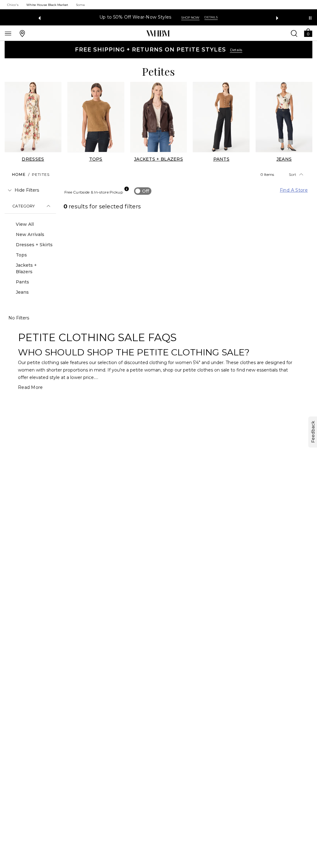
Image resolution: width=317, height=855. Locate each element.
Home (19, 174)
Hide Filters (27, 190)
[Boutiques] (22, 33)
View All (25, 224)
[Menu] (8, 33)
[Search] (294, 33)
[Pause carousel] (310, 18)
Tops (21, 255)
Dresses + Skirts (34, 244)
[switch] (142, 191)
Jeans (22, 292)
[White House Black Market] (158, 33)
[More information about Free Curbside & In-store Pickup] (126, 189)
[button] (308, 32)
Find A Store (294, 190)
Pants (22, 282)
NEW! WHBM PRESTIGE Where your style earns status (149, 17)
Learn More (233, 18)
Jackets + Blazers (26, 268)
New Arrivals (30, 234)
